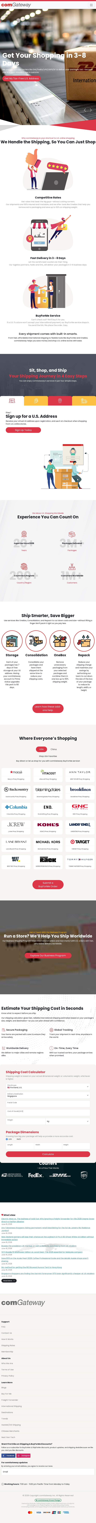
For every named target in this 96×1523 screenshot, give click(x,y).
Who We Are (7, 1363)
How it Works (7, 1339)
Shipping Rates (8, 1345)
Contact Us (6, 1333)
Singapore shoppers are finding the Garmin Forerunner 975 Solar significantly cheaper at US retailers (47, 1273)
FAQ (3, 1326)
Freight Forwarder (9, 1400)
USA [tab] (41, 749)
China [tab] (54, 749)
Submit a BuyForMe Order (47, 884)
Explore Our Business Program (48, 955)
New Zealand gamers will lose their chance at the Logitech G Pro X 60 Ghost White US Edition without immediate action (47, 1238)
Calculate (48, 1154)
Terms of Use (7, 1369)
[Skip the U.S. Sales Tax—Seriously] (52, 121)
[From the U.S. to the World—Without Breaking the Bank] (39, 121)
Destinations (7, 1412)
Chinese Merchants (10, 1431)
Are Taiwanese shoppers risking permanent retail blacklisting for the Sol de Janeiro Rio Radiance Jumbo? (45, 1229)
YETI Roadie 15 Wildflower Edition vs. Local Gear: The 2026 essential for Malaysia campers (41, 1252)
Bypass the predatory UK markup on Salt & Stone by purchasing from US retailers (38, 1246)
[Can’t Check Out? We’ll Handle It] (48, 121)
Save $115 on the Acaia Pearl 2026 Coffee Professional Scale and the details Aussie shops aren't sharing (44, 1259)
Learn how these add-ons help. (48, 708)
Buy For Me (6, 1393)
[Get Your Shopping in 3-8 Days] (44, 121)
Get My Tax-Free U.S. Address (21, 79)
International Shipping (11, 1406)
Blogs (3, 1387)
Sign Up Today (23, 430)
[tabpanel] (48, 453)
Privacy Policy (7, 1375)
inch (19, 1139)
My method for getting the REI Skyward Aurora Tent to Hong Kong (31, 1267)
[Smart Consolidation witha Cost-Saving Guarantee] (56, 121)
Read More (8, 1280)
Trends (4, 1418)
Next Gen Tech (8, 1437)
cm (10, 1139)
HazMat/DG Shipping (11, 1425)
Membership (7, 1351)
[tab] (12, 401)
